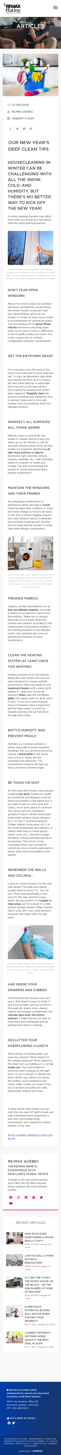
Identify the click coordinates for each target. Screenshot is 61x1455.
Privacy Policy (23, 1444)
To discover (20, 105)
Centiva (36, 1451)
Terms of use (39, 1444)
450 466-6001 (20, 1408)
